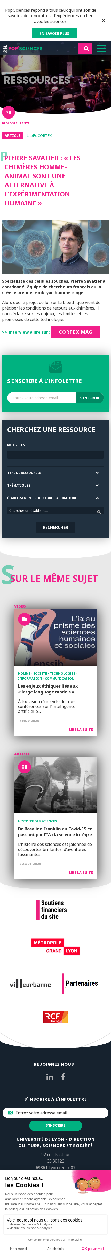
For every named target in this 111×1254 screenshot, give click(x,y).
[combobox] (55, 510)
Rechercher (55, 527)
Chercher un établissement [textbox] (31, 510)
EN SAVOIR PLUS (54, 33)
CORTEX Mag (75, 332)
